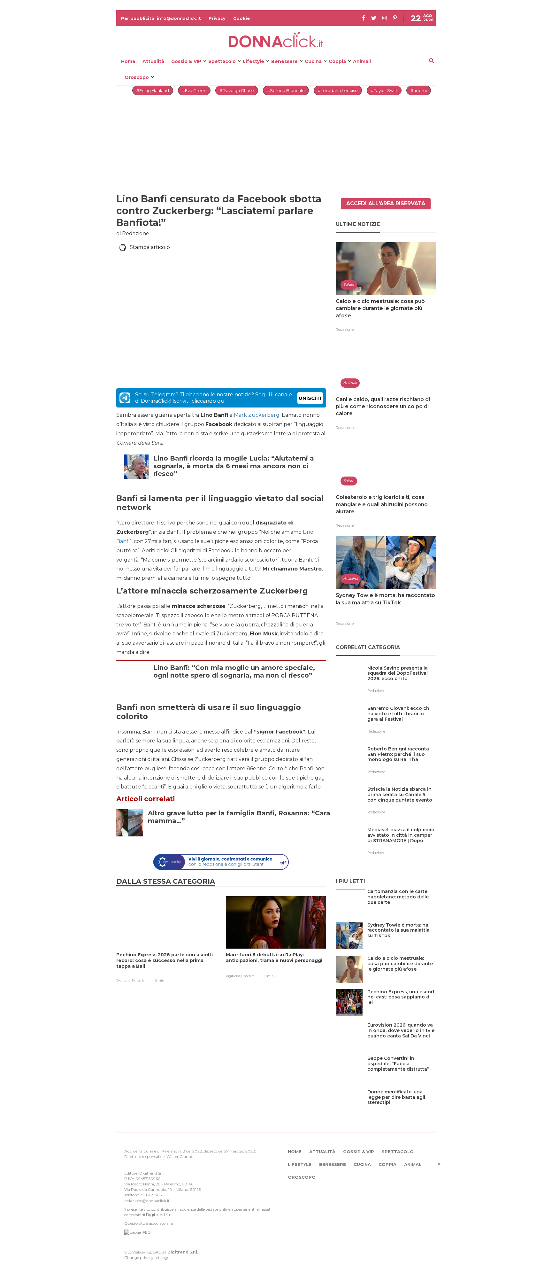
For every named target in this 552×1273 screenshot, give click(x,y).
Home (128, 61)
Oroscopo (137, 77)
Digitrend (155, 1214)
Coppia (337, 61)
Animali (362, 61)
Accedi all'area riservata (385, 203)
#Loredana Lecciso (338, 90)
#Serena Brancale (286, 90)
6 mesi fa (247, 976)
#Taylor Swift (384, 90)
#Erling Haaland (152, 90)
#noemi (418, 90)
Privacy (217, 18)
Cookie (241, 18)
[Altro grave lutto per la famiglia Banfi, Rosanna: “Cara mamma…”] (239, 836)
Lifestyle (253, 61)
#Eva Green (194, 90)
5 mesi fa (138, 980)
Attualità (153, 61)
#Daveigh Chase (236, 90)
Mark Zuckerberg (257, 415)
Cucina (313, 61)
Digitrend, (124, 980)
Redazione (345, 329)
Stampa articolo (150, 247)
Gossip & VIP (186, 61)
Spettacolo (222, 61)
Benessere (284, 61)
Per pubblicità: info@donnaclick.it (161, 18)
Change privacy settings (146, 1257)
